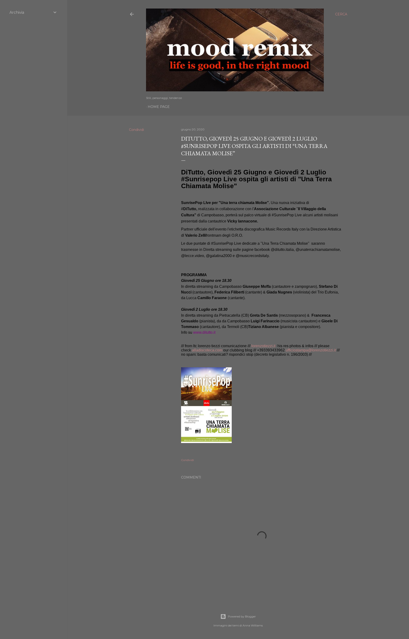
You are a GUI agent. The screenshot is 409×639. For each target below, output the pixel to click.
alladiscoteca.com (207, 350)
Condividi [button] (136, 130)
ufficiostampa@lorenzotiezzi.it (311, 350)
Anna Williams (253, 625)
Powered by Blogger (242, 616)
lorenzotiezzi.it (263, 346)
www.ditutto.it (204, 332)
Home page (159, 107)
